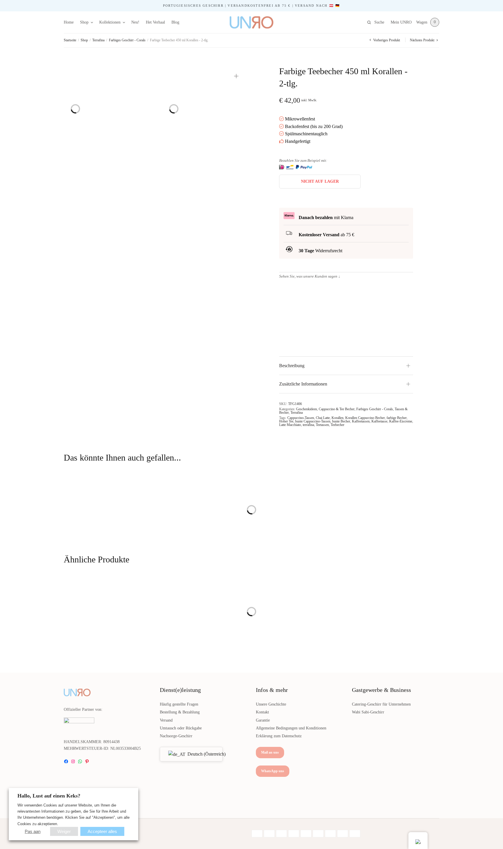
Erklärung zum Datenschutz (279, 736)
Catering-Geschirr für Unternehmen (381, 704)
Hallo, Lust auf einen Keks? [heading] (48, 796)
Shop (84, 22)
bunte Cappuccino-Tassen (312, 421)
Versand (166, 720)
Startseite (70, 40)
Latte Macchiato (290, 425)
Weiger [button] (64, 831)
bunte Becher (341, 421)
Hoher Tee (286, 421)
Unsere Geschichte (271, 704)
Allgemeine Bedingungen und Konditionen (291, 728)
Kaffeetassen (361, 421)
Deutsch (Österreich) (201, 754)
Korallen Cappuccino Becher (365, 418)
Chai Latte (323, 418)
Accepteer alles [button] (102, 831)
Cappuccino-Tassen (300, 418)
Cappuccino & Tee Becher (337, 409)
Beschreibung (291, 365)
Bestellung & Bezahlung (180, 712)
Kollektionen (110, 22)
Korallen (337, 418)
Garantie (263, 720)
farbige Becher (397, 418)
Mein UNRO (401, 22)
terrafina (308, 425)
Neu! (135, 22)
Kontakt (262, 712)
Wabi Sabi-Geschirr (368, 712)
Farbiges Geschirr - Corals (127, 40)
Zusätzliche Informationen (303, 383)
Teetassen (322, 425)
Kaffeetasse (379, 421)
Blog (175, 22)
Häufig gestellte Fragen (179, 704)
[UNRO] (251, 22)
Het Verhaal (155, 22)
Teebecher (337, 425)
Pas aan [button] (32, 831)
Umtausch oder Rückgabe (181, 728)
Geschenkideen (306, 409)
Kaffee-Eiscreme (400, 421)
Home (69, 22)
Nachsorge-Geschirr (176, 736)
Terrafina (98, 40)
